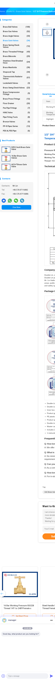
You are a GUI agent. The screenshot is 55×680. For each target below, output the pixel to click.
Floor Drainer (16, 103)
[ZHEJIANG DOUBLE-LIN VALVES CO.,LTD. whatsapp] (10, 200)
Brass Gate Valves (16, 41)
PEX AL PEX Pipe (16, 131)
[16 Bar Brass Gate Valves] (6, 158)
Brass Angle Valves (16, 36)
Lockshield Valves (16, 83)
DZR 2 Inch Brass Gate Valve (20, 148)
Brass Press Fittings (16, 99)
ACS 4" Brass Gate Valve (19, 165)
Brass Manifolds (16, 67)
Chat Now (16, 207)
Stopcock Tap (16, 72)
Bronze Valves (16, 122)
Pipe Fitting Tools (16, 117)
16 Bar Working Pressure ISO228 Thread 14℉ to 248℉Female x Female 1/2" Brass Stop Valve (19, 608)
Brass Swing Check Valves (16, 88)
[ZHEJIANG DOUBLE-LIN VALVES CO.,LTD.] (11, 4)
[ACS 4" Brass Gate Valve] (6, 167)
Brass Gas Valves (16, 31)
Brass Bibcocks (16, 56)
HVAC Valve (16, 113)
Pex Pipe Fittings (16, 108)
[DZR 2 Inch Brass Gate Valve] (6, 149)
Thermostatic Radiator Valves (16, 78)
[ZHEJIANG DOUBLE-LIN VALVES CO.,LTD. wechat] (16, 200)
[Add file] (3, 676)
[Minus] (51, 620)
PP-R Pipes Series (16, 126)
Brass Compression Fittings (16, 93)
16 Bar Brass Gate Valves (19, 157)
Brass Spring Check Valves (16, 46)
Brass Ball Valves (16, 27)
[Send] (51, 676)
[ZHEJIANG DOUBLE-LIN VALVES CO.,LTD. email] (4, 200)
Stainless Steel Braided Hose (16, 62)
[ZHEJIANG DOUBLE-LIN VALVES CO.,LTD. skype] (22, 200)
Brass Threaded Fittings (16, 52)
